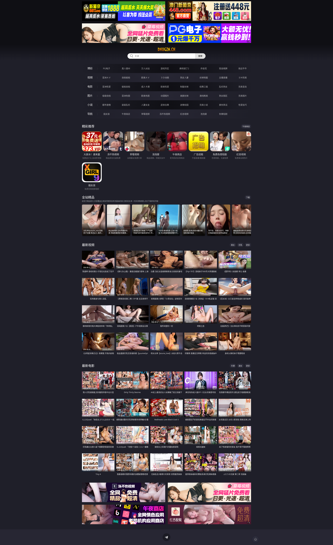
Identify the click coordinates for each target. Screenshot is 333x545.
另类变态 (242, 86)
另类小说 (204, 104)
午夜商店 (126, 114)
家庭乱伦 (126, 104)
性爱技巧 (242, 104)
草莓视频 (145, 114)
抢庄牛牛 (242, 68)
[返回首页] (255, 539)
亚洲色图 (126, 95)
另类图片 (242, 95)
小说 (90, 105)
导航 (90, 114)
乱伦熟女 (223, 86)
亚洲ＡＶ (106, 77)
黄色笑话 (223, 104)
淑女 (240, 366)
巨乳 (240, 245)
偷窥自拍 (106, 95)
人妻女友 (145, 104)
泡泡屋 (204, 114)
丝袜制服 (204, 77)
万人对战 (145, 68)
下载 (248, 197)
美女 (233, 245)
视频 (90, 77)
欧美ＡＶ (145, 77)
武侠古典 (165, 104)
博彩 (90, 68)
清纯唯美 (204, 95)
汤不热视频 (165, 114)
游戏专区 (165, 68)
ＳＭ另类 (242, 77)
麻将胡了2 (184, 68)
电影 (90, 86)
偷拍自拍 (126, 86)
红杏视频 (184, 114)
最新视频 (88, 245)
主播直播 (223, 77)
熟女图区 (223, 95)
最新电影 (88, 365)
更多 (248, 245)
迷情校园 (184, 104)
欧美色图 (145, 95)
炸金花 (204, 68)
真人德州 (126, 68)
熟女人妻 (184, 77)
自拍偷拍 (126, 77)
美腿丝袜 (184, 95)
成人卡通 (145, 86)
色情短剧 (223, 114)
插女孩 (106, 114)
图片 (90, 95)
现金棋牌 (223, 68)
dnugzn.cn (166, 49)
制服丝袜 (184, 86)
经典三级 (204, 86)
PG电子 (106, 68)
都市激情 (106, 104)
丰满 (233, 366)
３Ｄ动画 (165, 77)
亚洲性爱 (106, 86)
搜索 (200, 56)
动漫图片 (165, 95)
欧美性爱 (165, 86)
